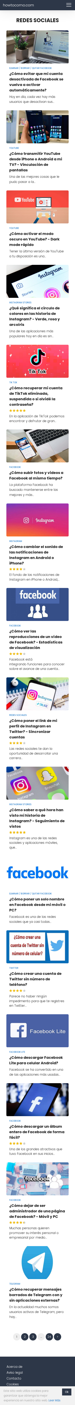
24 (49, 1337)
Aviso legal (15, 1372)
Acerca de (14, 1366)
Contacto (14, 1378)
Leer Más (54, 1400)
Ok (66, 1392)
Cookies (13, 1384)
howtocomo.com (18, 5)
